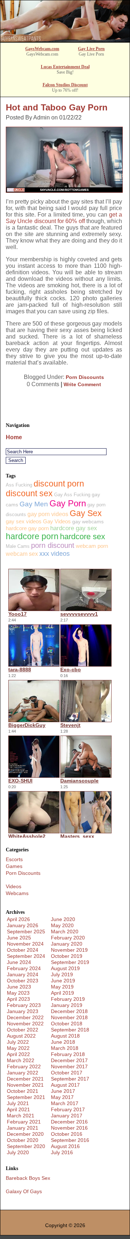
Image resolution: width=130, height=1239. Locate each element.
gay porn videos (47, 514)
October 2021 (22, 1091)
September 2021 (26, 1097)
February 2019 (68, 999)
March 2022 (20, 1060)
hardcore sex (82, 536)
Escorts (14, 859)
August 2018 (65, 1036)
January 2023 (22, 1011)
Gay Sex (86, 513)
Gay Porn (67, 503)
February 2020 (68, 938)
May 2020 (62, 925)
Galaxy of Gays (24, 1191)
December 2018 (69, 1011)
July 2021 (18, 1103)
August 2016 (65, 1146)
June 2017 (63, 1091)
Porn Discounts (85, 377)
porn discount (52, 545)
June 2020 (63, 919)
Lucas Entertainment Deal (65, 66)
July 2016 (62, 1152)
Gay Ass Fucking (72, 494)
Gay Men (34, 504)
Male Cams (18, 546)
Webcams (17, 893)
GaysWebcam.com (42, 48)
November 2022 (25, 1023)
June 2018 (63, 1042)
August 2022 (21, 1036)
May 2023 (18, 993)
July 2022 (18, 1042)
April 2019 (62, 993)
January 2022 (22, 1073)
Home (14, 437)
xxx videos (54, 553)
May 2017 (62, 1097)
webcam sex (22, 554)
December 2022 (25, 1017)
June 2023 (19, 987)
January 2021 (22, 1128)
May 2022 (18, 1048)
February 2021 (24, 1122)
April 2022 (18, 1054)
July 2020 (18, 1152)
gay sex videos (24, 521)
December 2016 (69, 1122)
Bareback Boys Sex (28, 1178)
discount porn (59, 483)
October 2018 (66, 1023)
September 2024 (26, 956)
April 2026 (18, 919)
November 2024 (25, 944)
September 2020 (26, 1146)
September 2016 (70, 1140)
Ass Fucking (19, 485)
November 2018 (69, 1017)
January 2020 (66, 944)
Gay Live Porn (91, 48)
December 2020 (25, 1134)
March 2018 (64, 1048)
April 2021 (18, 1109)
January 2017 (66, 1115)
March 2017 (64, 1103)
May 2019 (62, 987)
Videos (13, 886)
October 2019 (66, 956)
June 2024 (19, 962)
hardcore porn (32, 536)
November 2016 (69, 1128)
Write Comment (82, 384)
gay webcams (88, 521)
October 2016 (66, 1134)
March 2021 (20, 1115)
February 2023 (24, 1005)
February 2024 (24, 968)
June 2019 (63, 980)
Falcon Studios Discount (65, 84)
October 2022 (22, 1030)
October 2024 (22, 950)
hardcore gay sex (73, 528)
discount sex (29, 493)
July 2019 (62, 974)
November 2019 (69, 950)
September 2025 (26, 931)
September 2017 (70, 1079)
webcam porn (92, 546)
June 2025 (19, 938)
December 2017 (69, 1060)
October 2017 (66, 1073)
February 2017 (68, 1109)
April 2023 (18, 999)
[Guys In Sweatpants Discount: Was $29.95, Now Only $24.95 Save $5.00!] (65, 40)
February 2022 (24, 1066)
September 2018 (70, 1030)
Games (14, 866)
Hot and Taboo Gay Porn (57, 107)
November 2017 (69, 1066)
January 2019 (66, 1005)
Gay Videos (57, 521)
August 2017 (65, 1085)
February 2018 (68, 1054)
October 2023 (22, 980)
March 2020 (64, 931)
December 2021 (25, 1079)
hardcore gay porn (27, 528)
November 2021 (25, 1085)
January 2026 (22, 925)
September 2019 (70, 962)
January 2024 (22, 974)
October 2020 (22, 1140)
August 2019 (65, 968)
